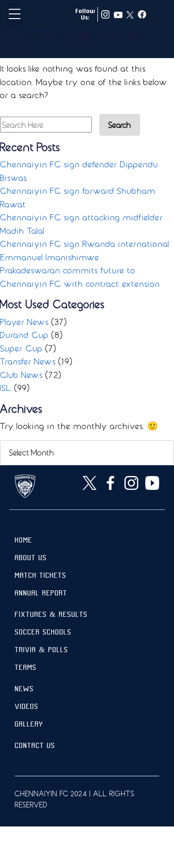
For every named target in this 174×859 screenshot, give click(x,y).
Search (120, 125)
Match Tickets (40, 576)
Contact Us (35, 746)
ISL (6, 388)
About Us (31, 558)
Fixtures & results (51, 615)
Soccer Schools (43, 632)
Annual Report (41, 593)
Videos (27, 707)
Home (23, 540)
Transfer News (28, 361)
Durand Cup (24, 335)
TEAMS (26, 668)
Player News (24, 322)
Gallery (29, 724)
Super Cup (21, 348)
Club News (21, 375)
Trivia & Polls (41, 650)
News (24, 689)
